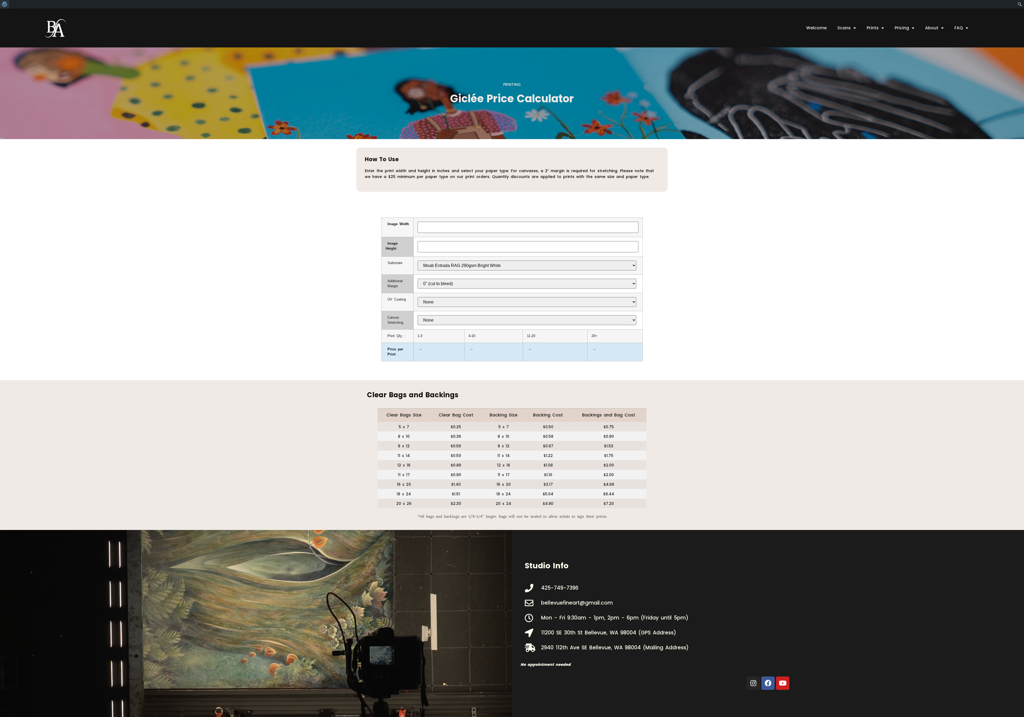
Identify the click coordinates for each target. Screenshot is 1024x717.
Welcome (816, 28)
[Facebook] (768, 683)
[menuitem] (4, 4)
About (931, 28)
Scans (844, 28)
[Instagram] (753, 683)
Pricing (902, 28)
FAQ (958, 28)
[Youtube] (782, 683)
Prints (873, 28)
